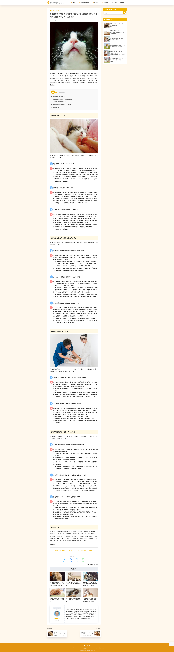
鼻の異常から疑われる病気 (59, 102)
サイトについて (91, 648)
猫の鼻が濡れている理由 (59, 96)
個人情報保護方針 (100, 648)
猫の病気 (96, 565)
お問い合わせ (78, 648)
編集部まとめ (56, 107)
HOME (88, 645)
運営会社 (85, 648)
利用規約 (72, 648)
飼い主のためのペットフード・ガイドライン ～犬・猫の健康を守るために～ (73, 550)
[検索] (126, 3)
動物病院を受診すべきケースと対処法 (62, 104)
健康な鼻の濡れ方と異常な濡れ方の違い (62, 99)
